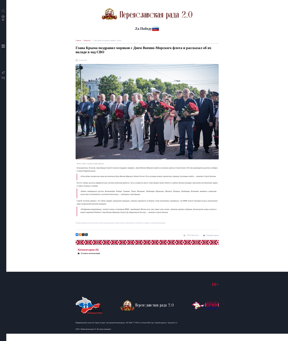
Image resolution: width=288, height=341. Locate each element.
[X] (83, 234)
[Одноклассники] (80, 234)
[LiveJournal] (86, 234)
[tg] (3, 74)
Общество (87, 40)
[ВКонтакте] (77, 234)
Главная (78, 40)
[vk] (3, 78)
